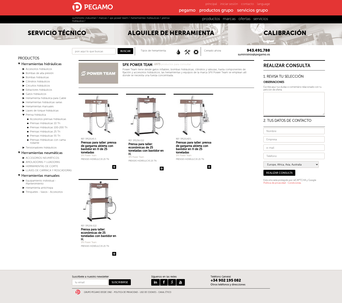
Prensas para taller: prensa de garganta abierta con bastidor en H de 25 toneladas (98, 147)
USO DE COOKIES (148, 292)
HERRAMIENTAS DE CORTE (42, 166)
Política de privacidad (274, 182)
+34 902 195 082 (226, 280)
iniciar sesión (229, 4)
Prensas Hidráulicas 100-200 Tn (48, 127)
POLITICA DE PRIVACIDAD (126, 292)
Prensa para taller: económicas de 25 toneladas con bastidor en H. (146, 149)
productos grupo (216, 10)
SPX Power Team (89, 155)
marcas (229, 18)
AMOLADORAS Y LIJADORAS (43, 162)
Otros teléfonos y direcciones (228, 284)
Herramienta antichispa (39, 187)
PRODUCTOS (28, 58)
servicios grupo (252, 10)
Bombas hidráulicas (37, 77)
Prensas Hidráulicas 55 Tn (45, 135)
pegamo (187, 10)
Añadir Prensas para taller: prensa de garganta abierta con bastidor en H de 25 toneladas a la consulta (114, 167)
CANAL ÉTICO (164, 292)
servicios (260, 18)
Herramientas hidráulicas (41, 64)
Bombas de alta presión (40, 73)
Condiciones (294, 182)
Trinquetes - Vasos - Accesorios (44, 191)
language (263, 4)
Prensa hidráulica (36, 114)
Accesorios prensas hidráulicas (48, 119)
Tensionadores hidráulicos (41, 147)
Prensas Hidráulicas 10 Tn (45, 123)
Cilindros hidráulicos (38, 81)
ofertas (244, 18)
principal (211, 4)
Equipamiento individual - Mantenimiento (41, 182)
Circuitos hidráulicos (38, 85)
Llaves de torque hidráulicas (42, 110)
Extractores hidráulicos (39, 89)
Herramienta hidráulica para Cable (46, 98)
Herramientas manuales (40, 106)
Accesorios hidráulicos (39, 68)
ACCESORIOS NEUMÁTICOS (42, 157)
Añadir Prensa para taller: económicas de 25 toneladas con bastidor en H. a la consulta (162, 169)
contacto (247, 4)
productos (211, 18)
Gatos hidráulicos (36, 93)
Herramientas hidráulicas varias (44, 102)
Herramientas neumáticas (42, 153)
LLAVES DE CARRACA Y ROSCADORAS (49, 170)
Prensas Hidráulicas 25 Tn (45, 131)
